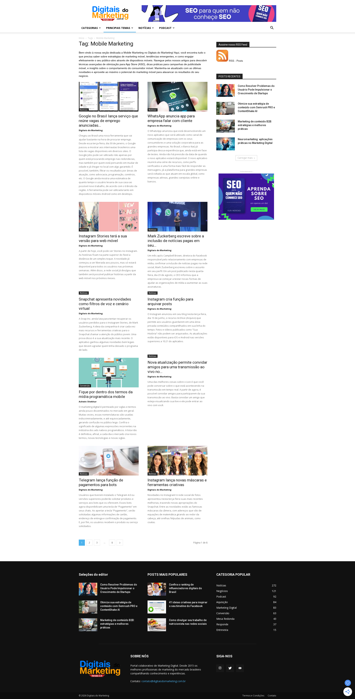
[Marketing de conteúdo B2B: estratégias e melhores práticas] (225, 126)
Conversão (85, 385)
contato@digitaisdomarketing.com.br (163, 681)
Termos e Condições (253, 695)
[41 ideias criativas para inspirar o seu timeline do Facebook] (157, 606)
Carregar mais (245, 157)
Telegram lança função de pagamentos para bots (101, 482)
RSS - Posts (235, 60)
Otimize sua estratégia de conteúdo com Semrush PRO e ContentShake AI (256, 107)
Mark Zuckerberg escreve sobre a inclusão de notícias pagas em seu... (176, 241)
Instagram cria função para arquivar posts (170, 301)
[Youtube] (240, 668)
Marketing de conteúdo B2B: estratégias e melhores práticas (255, 125)
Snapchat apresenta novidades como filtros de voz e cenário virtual (105, 304)
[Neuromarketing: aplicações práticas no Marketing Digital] (225, 143)
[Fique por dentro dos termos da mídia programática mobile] (109, 372)
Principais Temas (118, 28)
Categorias (89, 28)
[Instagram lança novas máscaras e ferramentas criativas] (177, 461)
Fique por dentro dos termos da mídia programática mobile (106, 394)
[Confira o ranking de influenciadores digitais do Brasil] (157, 589)
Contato (272, 695)
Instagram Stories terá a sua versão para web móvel (103, 238)
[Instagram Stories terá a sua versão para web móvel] (109, 216)
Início (81, 38)
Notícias (144, 28)
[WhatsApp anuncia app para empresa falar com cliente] (177, 96)
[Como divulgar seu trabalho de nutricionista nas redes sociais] (157, 624)
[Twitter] (230, 668)
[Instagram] (220, 668)
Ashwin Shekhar (88, 401)
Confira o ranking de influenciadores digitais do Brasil (185, 588)
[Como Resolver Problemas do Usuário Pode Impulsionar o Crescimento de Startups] (225, 90)
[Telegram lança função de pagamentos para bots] (109, 461)
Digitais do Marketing (91, 130)
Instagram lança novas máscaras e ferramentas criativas (177, 482)
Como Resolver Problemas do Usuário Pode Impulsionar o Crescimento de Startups (256, 89)
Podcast (165, 28)
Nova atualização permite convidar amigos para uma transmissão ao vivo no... (177, 367)
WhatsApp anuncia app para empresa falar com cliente (171, 118)
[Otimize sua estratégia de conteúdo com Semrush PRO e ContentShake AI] (225, 108)
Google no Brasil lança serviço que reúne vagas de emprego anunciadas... (108, 121)
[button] (271, 28)
